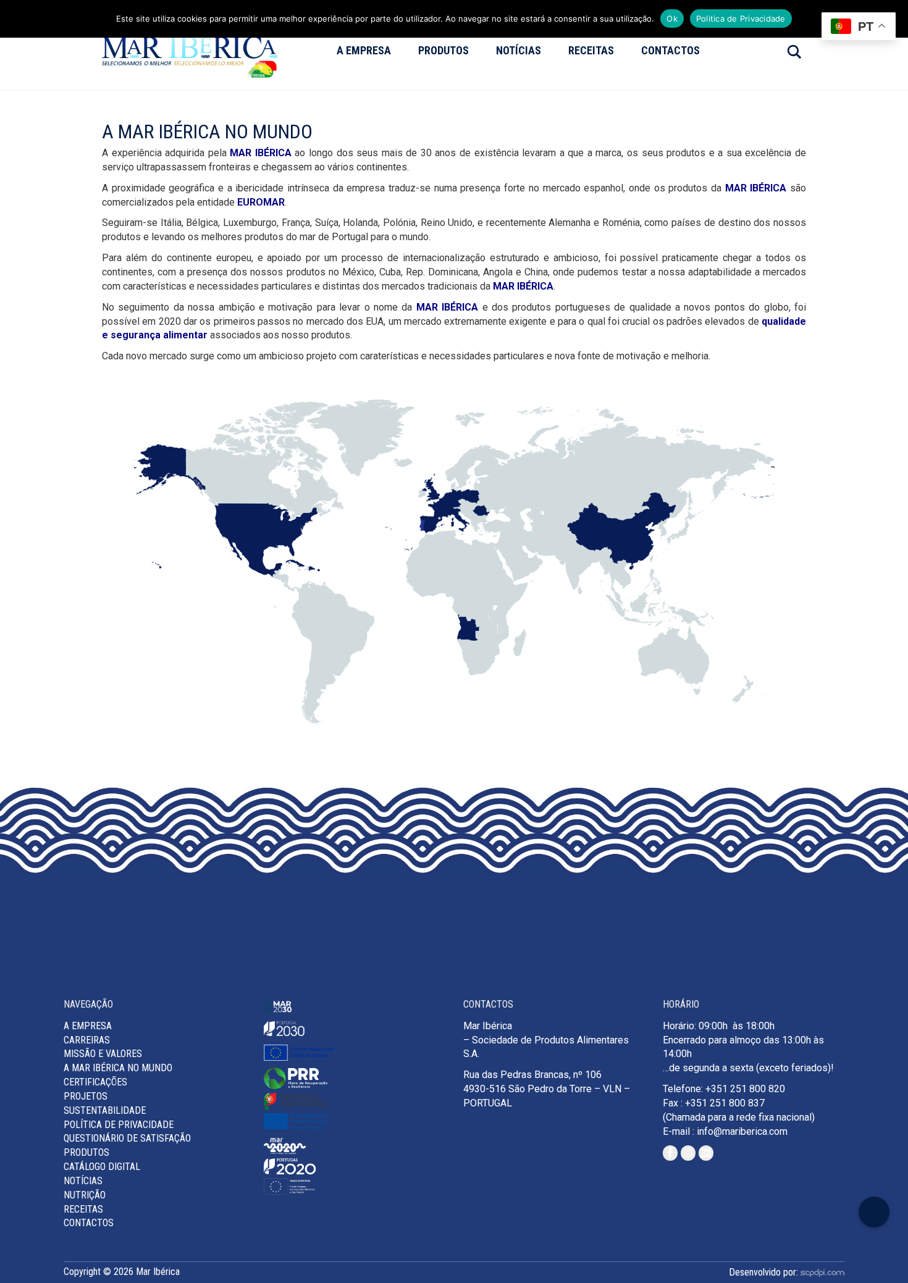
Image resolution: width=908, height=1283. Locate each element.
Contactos (670, 50)
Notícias (518, 50)
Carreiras (87, 1040)
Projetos (85, 1096)
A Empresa (364, 50)
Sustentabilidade (105, 1110)
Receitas (591, 50)
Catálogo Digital (102, 1166)
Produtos (443, 50)
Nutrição (85, 1195)
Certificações (95, 1082)
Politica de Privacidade (741, 18)
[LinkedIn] (706, 1153)
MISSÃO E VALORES (103, 1053)
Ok (672, 18)
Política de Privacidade (119, 1124)
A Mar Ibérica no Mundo (118, 1068)
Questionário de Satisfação (127, 1138)
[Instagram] (688, 1153)
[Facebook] (670, 1153)
